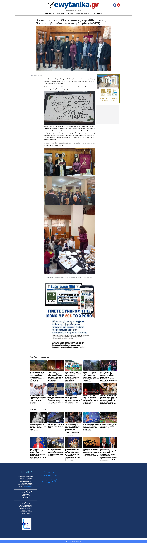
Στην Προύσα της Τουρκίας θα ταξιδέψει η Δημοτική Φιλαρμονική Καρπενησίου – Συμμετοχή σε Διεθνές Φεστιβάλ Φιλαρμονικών (108, 376)
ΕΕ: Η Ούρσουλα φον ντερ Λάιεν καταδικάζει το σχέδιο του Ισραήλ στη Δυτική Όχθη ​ (91, 427)
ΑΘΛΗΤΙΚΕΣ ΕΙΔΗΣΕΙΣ (83, 13)
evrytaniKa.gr (29, 488)
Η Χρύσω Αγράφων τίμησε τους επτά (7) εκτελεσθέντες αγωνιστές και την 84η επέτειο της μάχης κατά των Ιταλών (73, 399)
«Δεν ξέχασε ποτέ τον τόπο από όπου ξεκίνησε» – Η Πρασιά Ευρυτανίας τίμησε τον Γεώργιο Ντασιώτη (38, 399)
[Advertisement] (107, 114)
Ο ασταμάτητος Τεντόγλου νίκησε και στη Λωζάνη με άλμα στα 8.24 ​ (108, 426)
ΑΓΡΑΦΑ (70, 13)
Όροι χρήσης (49, 472)
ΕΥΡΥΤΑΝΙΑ (48, 13)
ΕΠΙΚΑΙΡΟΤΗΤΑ (97, 13)
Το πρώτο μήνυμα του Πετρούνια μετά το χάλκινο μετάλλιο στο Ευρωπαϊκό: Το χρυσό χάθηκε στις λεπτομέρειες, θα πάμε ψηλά (72, 454)
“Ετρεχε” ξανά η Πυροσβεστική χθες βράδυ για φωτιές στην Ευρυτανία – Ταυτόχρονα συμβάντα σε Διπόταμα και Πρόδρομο (55, 376)
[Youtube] (118, 5)
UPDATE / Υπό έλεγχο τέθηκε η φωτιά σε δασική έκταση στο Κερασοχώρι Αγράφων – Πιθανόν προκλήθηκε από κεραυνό (91, 376)
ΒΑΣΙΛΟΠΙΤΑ (50, 277)
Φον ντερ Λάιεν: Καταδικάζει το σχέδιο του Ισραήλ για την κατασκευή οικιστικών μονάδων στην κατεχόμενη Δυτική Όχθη (38, 453)
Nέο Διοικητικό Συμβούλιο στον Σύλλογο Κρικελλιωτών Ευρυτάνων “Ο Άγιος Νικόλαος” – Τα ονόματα (55, 399)
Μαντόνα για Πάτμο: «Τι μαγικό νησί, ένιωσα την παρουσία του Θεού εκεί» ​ (38, 427)
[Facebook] (114, 5)
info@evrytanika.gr (27, 486)
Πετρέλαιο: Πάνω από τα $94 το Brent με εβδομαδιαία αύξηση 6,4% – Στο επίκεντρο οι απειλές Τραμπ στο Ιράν (91, 452)
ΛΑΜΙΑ (63, 277)
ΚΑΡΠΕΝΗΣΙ (61, 13)
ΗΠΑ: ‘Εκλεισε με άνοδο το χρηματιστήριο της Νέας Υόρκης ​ (55, 426)
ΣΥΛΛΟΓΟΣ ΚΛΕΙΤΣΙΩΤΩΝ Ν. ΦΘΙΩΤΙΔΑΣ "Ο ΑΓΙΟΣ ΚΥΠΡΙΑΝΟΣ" (78, 277)
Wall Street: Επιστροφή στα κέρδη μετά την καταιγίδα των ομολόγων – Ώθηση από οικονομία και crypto (55, 452)
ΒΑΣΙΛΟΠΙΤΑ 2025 (58, 277)
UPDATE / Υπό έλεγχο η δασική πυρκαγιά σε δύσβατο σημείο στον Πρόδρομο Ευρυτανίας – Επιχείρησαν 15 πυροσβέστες (90, 399)
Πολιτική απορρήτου (49, 475)
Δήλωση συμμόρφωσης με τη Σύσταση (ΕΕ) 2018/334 (49, 481)
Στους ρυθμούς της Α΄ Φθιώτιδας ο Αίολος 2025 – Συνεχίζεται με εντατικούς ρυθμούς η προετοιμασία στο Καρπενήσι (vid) (73, 376)
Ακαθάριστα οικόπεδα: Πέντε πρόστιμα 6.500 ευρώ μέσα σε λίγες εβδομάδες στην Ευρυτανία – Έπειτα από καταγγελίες (37, 376)
